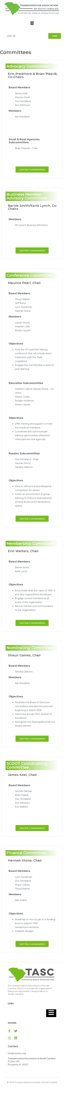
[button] (32, 23)
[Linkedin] (15, 1038)
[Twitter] (15, 1031)
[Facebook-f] (9, 1031)
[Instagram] (9, 1038)
